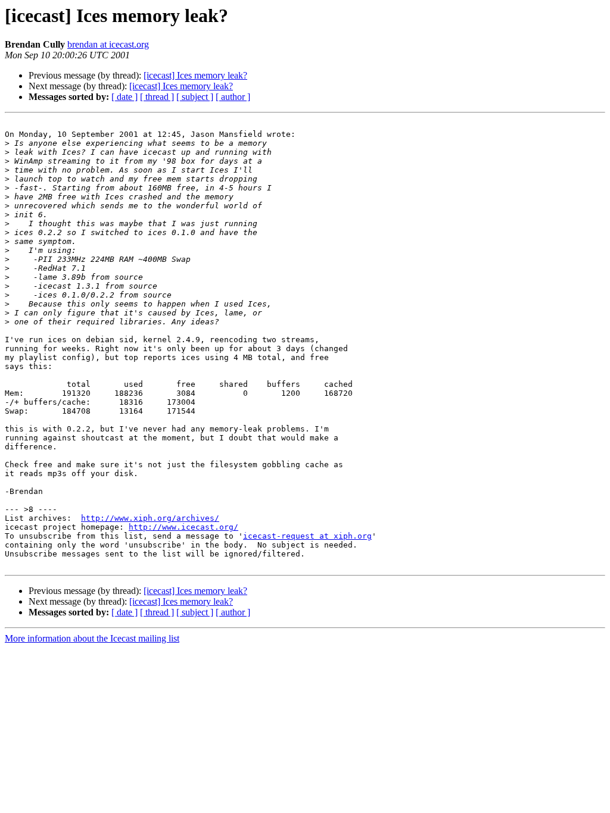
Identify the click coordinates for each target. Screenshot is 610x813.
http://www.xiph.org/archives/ (150, 518)
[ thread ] (157, 97)
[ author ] (233, 97)
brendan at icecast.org (108, 44)
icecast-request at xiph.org (307, 535)
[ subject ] (194, 97)
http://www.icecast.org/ (183, 527)
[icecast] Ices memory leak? (195, 75)
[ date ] (124, 97)
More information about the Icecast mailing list (92, 638)
